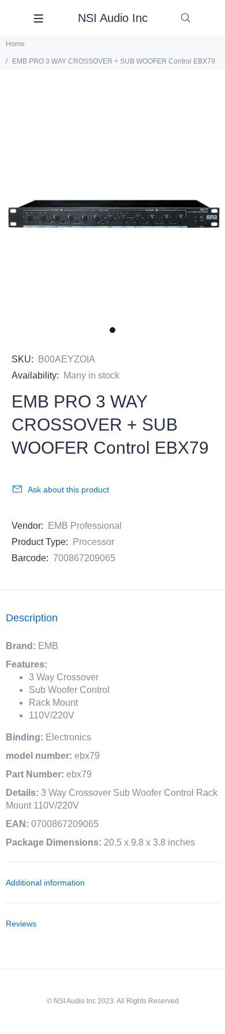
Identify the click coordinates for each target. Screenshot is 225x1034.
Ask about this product (68, 489)
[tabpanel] (112, 207)
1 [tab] (112, 330)
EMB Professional (85, 526)
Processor (93, 542)
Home (15, 44)
